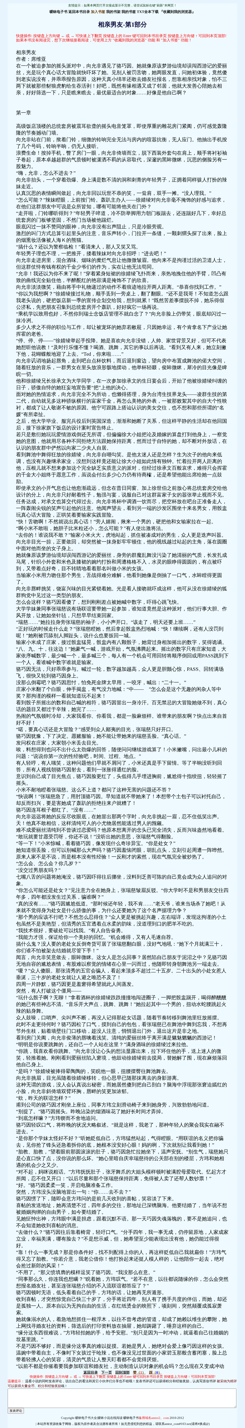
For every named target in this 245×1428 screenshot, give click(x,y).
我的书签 (129, 12)
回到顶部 (122, 1372)
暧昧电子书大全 (86, 1418)
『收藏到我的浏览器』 (177, 12)
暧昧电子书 (58, 12)
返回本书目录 (79, 12)
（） (139, 1372)
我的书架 (113, 12)
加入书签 (98, 12)
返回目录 (91, 1372)
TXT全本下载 (148, 12)
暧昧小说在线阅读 (110, 1418)
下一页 (106, 1372)
